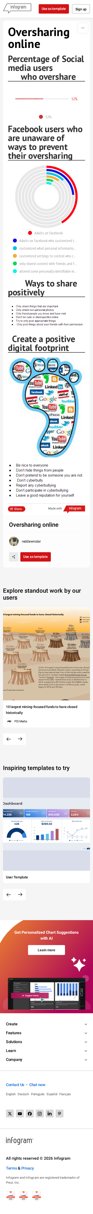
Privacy (27, 1168)
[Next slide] (20, 739)
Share (18, 509)
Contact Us (15, 1084)
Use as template (54, 9)
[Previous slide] (8, 739)
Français (65, 1094)
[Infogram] (17, 8)
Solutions (14, 1041)
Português (38, 1094)
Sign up (81, 9)
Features (13, 1033)
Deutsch (23, 1094)
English (11, 1094)
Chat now (37, 1084)
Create (11, 1024)
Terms (11, 1168)
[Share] (13, 557)
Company (14, 1059)
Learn (11, 1050)
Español (52, 1094)
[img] (29, 99)
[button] (46, 116)
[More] (83, 28)
